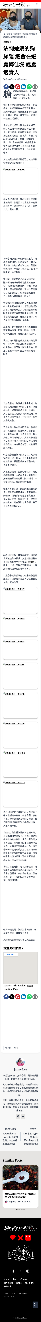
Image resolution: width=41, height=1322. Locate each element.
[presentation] (20, 1177)
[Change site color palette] (35, 1304)
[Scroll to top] (35, 1308)
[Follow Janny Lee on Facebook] (18, 1116)
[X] (12, 86)
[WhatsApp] (29, 86)
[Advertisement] (20, 235)
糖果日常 (8, 1286)
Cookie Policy (9, 1297)
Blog (15, 1279)
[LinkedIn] (23, 86)
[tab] (16, 1209)
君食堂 (19, 1283)
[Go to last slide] (6, 1186)
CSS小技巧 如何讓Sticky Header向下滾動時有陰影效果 (30, 1136)
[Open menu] (36, 4)
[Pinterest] (17, 86)
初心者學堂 (29, 1283)
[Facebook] (6, 86)
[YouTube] (20, 1271)
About (7, 1279)
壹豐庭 (31, 562)
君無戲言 (7, 42)
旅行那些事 (8, 1283)
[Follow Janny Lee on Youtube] (23, 1116)
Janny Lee (10, 79)
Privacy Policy (9, 1293)
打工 (16, 1048)
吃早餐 (8, 1048)
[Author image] (6, 1201)
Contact (24, 1279)
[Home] (4, 34)
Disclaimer (23, 1293)
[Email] (35, 86)
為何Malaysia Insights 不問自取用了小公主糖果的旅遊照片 (10, 1136)
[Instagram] (28, 1271)
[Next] (35, 1186)
